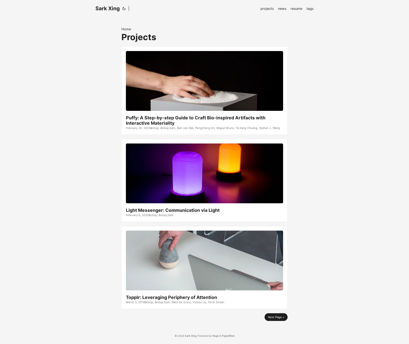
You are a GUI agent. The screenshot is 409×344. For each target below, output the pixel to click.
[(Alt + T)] (124, 8)
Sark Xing (107, 8)
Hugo (215, 335)
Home (126, 29)
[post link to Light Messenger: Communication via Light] (204, 180)
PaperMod (228, 335)
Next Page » (276, 317)
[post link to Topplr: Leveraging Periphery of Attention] (204, 267)
